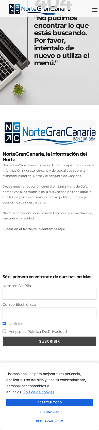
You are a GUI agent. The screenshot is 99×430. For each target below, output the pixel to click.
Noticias (15, 323)
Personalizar (50, 412)
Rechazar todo (49, 421)
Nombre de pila (17, 285)
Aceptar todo (49, 402)
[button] (95, 10)
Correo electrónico (19, 304)
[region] (49, 396)
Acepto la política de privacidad (37, 331)
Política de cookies (38, 392)
